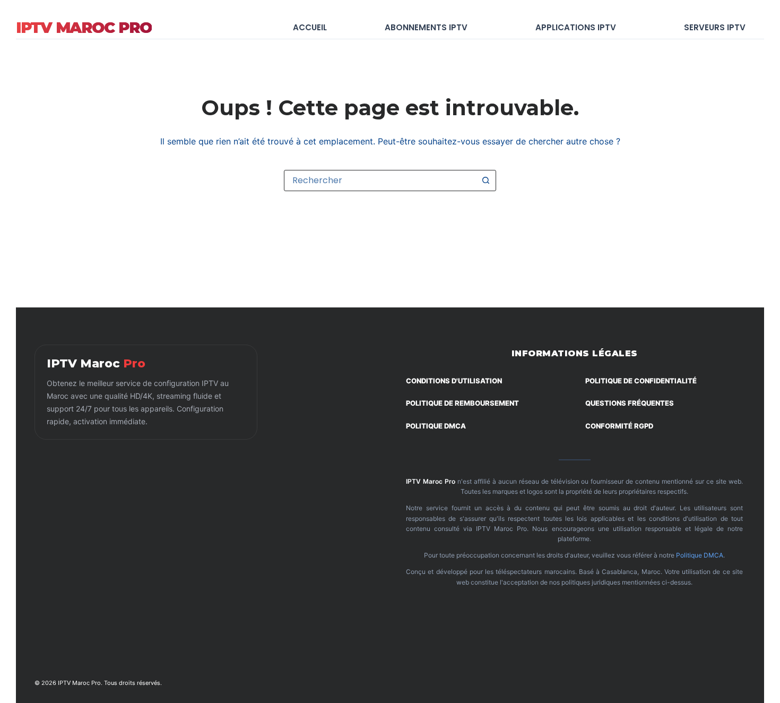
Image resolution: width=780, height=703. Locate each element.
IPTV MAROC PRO (84, 27)
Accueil (310, 27)
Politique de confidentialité (641, 380)
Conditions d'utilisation (454, 380)
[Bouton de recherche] (485, 180)
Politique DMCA (436, 426)
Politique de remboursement (462, 403)
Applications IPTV (575, 27)
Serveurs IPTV (715, 27)
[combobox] (379, 180)
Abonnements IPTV (426, 27)
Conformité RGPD (619, 426)
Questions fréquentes (629, 403)
